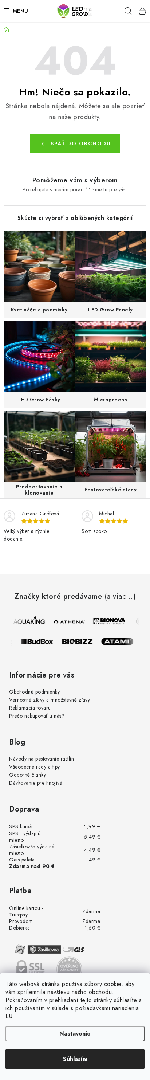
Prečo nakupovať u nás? (36, 715)
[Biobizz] (81, 641)
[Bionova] (109, 621)
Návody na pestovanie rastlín (41, 758)
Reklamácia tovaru (30, 707)
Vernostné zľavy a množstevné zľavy (49, 699)
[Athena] (69, 621)
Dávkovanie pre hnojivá (35, 782)
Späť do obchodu (81, 143)
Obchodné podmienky (34, 691)
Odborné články (27, 774)
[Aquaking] (29, 621)
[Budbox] (41, 641)
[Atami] (121, 641)
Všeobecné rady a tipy (34, 766)
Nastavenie (75, 1033)
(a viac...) (120, 596)
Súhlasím (75, 1059)
